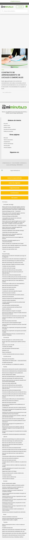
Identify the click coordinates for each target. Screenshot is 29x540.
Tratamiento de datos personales (10, 232)
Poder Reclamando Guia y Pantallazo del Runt (12, 537)
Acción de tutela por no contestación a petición (13, 364)
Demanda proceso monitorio (8, 292)
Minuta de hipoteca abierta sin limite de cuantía (13, 264)
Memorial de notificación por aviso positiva (12, 270)
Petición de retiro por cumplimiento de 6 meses (12, 243)
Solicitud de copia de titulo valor (9, 249)
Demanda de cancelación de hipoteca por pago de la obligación (14, 256)
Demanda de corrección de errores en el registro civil (14, 258)
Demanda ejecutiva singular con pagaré (11, 310)
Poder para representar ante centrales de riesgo (13, 230)
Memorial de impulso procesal (9, 287)
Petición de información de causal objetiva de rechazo (12, 238)
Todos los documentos (8, 139)
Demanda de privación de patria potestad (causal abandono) (14, 421)
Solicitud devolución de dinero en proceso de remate (14, 315)
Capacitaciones (7, 141)
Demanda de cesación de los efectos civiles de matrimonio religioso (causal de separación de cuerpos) (13, 428)
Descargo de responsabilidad (10, 129)
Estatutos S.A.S (5, 350)
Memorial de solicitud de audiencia (10, 285)
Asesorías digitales (7, 147)
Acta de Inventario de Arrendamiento (10, 305)
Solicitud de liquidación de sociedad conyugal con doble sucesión (14, 494)
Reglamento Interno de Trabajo (9, 471)
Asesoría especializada (8, 143)
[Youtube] (16, 3)
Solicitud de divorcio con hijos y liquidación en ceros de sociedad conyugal (14, 500)
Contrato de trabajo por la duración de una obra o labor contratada (13, 469)
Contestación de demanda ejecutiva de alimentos (14, 434)
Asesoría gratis (7, 145)
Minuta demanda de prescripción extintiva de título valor (14, 342)
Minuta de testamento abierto (9, 374)
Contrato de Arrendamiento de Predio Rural (12, 307)
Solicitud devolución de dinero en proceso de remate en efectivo (14, 325)
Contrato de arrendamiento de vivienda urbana (13, 294)
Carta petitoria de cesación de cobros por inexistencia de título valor (11, 218)
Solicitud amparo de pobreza (9, 300)
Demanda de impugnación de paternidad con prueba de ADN (13, 424)
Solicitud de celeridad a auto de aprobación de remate (13, 318)
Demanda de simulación (8, 296)
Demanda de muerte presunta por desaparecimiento (14, 371)
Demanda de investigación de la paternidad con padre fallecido (13, 405)
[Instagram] (14, 3)
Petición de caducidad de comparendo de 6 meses (14, 529)
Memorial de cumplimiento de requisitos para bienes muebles (14, 331)
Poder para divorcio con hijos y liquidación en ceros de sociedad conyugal (14, 506)
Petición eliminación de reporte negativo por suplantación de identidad (12, 235)
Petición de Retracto (6, 309)
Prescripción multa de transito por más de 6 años (13, 535)
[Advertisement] (14, 29)
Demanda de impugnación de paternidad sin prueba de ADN (14, 431)
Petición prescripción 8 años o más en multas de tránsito (13, 525)
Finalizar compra (7, 127)
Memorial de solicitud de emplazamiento (11, 275)
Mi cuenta (6, 123)
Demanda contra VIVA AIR (8, 344)
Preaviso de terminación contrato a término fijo (13, 473)
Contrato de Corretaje (7, 346)
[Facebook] (12, 3)
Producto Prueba (6, 253)
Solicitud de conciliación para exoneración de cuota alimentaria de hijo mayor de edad (14, 413)
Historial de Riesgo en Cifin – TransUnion (11, 211)
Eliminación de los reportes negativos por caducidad (14, 245)
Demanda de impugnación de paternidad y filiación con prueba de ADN (14, 410)
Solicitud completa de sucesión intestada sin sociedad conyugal (12, 491)
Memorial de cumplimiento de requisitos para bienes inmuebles (14, 328)
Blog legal (6, 137)
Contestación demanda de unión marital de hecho (14, 407)
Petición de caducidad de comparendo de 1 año (13, 531)
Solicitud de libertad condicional (9, 516)
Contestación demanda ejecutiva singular (12, 291)
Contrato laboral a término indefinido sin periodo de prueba (14, 465)
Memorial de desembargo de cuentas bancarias (13, 260)
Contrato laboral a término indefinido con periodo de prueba (14, 462)
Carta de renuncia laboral (8, 478)
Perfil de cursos (7, 125)
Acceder (20, 6)
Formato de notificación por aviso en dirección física (14, 276)
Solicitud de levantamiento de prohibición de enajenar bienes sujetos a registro (12, 519)
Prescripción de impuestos (8, 358)
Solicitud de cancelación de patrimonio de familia (13, 512)
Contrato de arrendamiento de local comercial (13, 354)
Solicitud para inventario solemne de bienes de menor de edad (13, 509)
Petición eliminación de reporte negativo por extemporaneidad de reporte (12, 228)
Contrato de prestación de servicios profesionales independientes (13, 302)
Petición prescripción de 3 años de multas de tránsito (14, 533)
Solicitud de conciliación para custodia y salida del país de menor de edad (14, 416)
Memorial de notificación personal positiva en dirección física (12, 272)
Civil (2, 69)
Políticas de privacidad (8, 131)
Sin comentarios (7, 92)
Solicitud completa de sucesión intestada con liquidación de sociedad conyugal (12, 487)
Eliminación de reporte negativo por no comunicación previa (11, 241)
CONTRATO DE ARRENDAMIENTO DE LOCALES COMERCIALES (12, 75)
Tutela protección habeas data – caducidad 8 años (14, 225)
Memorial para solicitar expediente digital (11, 322)
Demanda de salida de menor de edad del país (13, 418)
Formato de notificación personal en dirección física (14, 278)
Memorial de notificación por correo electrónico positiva (13, 281)
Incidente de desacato (7, 362)
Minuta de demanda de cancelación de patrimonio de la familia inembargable (14, 381)
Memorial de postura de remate (9, 320)
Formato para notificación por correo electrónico (13, 283)
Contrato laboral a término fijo (9, 476)
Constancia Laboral (6, 475)
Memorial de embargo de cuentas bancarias (12, 262)
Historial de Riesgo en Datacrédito (10, 216)
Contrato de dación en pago (8, 268)
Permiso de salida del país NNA (9, 383)
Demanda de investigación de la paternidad (12, 372)
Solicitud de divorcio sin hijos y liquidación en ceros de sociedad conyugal (14, 497)
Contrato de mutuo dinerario (8, 266)
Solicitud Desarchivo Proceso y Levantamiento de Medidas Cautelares (13, 334)
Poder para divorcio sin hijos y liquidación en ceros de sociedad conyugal (13, 503)
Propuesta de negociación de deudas (11, 247)
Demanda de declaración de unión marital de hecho (14, 369)
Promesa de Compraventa (8, 289)
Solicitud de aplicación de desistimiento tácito (13, 298)
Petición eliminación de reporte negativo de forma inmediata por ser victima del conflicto (13, 213)
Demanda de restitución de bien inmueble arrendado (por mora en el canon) (14, 313)
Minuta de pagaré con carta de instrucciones (12, 339)
